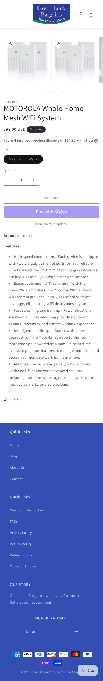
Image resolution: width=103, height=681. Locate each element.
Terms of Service (23, 566)
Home (15, 445)
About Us (17, 467)
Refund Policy (21, 555)
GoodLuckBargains (43, 672)
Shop (14, 456)
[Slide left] (40, 92)
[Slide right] (62, 92)
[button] (10, 14)
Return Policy (21, 544)
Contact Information (26, 510)
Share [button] (14, 399)
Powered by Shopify (69, 672)
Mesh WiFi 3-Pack (26, 160)
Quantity (10, 170)
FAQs (14, 521)
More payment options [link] (51, 224)
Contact (16, 479)
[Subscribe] (76, 631)
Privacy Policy (21, 532)
